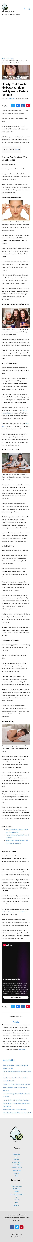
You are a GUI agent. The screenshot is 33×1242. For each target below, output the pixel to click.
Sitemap (16, 1173)
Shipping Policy (16, 1162)
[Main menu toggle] (29, 9)
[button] (25, 9)
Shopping (16, 1205)
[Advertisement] (16, 38)
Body (16, 1202)
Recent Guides (9, 1060)
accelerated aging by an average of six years (15, 912)
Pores (16, 1197)
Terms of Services (16, 1168)
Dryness (16, 1192)
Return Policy (16, 1165)
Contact (16, 1160)
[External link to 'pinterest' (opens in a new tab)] (21, 1227)
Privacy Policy (17, 1170)
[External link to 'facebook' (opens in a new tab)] (12, 1227)
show (17, 149)
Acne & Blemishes (16, 1186)
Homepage (16, 1154)
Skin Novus (8, 11)
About (16, 1157)
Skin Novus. (22, 1049)
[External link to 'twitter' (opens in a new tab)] (17, 1227)
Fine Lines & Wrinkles (16, 1194)
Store (16, 1176)
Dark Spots (16, 1189)
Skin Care (11, 99)
